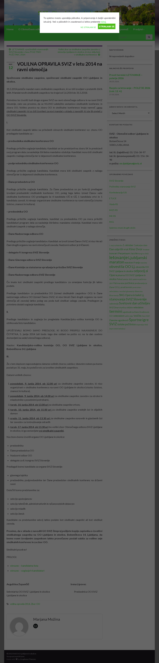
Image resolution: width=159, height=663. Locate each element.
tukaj (103, 21)
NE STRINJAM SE (88, 27)
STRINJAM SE (107, 26)
